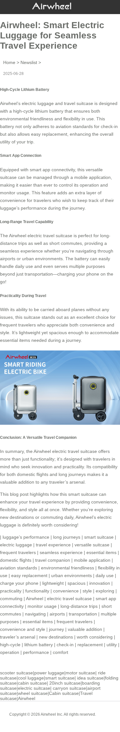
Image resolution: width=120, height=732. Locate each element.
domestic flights (15, 560)
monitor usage (42, 606)
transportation (83, 613)
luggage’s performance (23, 208)
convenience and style (22, 629)
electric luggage (16, 544)
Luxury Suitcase (69, 719)
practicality (10, 590)
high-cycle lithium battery (38, 111)
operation (9, 652)
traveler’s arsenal (17, 636)
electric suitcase (34, 688)
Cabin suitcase (64, 693)
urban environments (71, 575)
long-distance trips (79, 606)
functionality (37, 590)
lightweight (53, 583)
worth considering (95, 636)
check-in (65, 644)
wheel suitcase (33, 693)
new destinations (56, 636)
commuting (11, 598)
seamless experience (61, 552)
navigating (35, 613)
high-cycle (10, 644)
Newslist (28, 62)
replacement (90, 644)
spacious (76, 583)
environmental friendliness (67, 567)
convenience (66, 590)
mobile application (92, 560)
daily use (105, 575)
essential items (101, 552)
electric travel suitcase (69, 598)
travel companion (52, 560)
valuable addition (85, 629)
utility (112, 644)
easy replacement (29, 575)
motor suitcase (80, 672)
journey (56, 629)
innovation (99, 583)
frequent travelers (18, 552)
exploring (105, 590)
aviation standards (18, 567)
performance (36, 652)
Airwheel (34, 598)
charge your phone (19, 583)
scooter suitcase (16, 672)
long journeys (72, 474)
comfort (60, 652)
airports (57, 613)
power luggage (49, 672)
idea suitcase (90, 677)
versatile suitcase (92, 544)
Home (9, 62)
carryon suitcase (69, 688)
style (87, 590)
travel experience (53, 544)
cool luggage (31, 677)
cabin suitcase (32, 683)
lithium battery (38, 644)
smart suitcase (99, 537)
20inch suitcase (65, 683)
